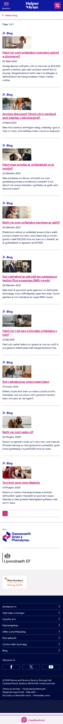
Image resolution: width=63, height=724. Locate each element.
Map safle (30, 692)
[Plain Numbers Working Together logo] (14, 582)
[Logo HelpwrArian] (34, 5)
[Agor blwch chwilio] (57, 5)
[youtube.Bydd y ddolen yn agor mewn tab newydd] (51, 667)
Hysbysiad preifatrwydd (34, 688)
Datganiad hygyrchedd (13, 692)
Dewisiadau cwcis (41, 695)
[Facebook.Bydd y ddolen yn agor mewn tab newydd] (11, 667)
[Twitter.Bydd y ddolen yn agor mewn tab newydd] (31, 667)
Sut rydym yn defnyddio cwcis (16, 695)
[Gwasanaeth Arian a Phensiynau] (16, 536)
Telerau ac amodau (11, 688)
